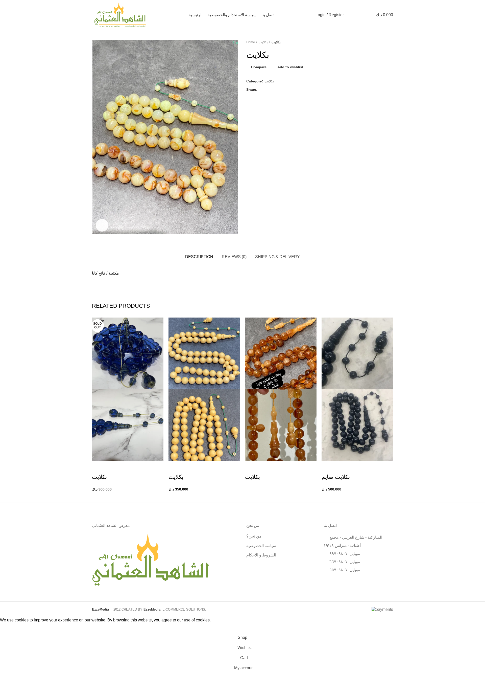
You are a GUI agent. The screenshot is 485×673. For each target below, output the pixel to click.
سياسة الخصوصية (261, 546)
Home (250, 42)
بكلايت (263, 42)
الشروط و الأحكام (261, 555)
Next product (390, 42)
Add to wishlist (290, 67)
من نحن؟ (253, 536)
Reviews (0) (234, 257)
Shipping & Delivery (277, 257)
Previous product (380, 42)
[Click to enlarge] (102, 225)
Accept (10, 628)
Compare (258, 67)
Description (199, 257)
